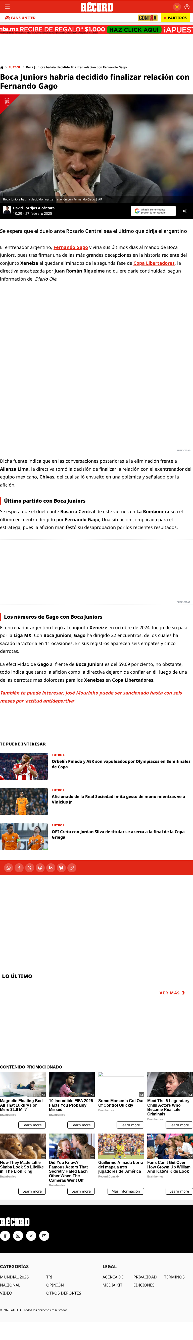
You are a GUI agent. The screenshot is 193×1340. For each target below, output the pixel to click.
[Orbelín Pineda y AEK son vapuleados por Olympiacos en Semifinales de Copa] (96, 766)
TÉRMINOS (174, 1277)
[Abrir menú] (7, 7)
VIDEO (6, 1293)
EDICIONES (144, 1285)
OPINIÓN (55, 1285)
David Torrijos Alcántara (34, 208)
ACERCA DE (113, 1277)
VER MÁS (170, 993)
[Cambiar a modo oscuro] (177, 7)
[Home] (2, 67)
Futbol (15, 67)
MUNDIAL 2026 (14, 1277)
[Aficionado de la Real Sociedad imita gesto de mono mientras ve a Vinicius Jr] (96, 801)
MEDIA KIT (112, 1285)
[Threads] (40, 867)
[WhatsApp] (8, 867)
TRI (49, 1277)
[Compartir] (184, 211)
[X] (29, 867)
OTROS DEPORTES (63, 1293)
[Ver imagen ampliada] (96, 148)
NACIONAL (10, 1285)
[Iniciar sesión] (187, 7)
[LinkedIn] (50, 867)
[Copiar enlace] (71, 867)
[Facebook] (19, 867)
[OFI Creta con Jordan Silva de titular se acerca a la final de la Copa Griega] (96, 836)
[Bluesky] (61, 867)
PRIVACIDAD (145, 1277)
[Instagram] (18, 1236)
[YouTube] (44, 1236)
